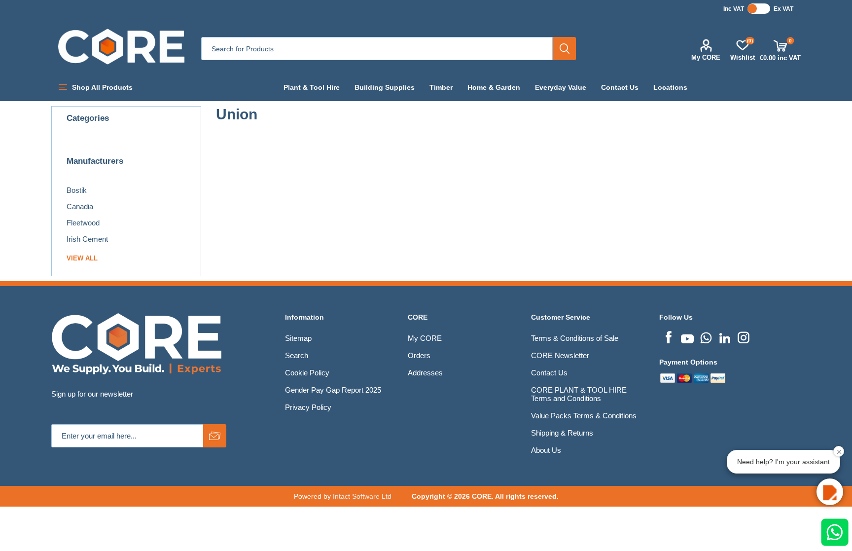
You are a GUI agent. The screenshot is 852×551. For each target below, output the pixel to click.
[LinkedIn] (725, 336)
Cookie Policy (307, 372)
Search (564, 48)
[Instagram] (743, 336)
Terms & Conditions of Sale (574, 338)
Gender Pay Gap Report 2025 (333, 390)
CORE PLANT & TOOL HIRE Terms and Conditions (579, 394)
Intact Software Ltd (362, 496)
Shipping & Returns (562, 433)
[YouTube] (687, 336)
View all (82, 258)
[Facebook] (668, 336)
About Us (546, 450)
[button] (830, 492)
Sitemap (298, 338)
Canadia (80, 206)
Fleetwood (83, 223)
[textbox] (377, 48)
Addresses (425, 372)
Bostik (77, 190)
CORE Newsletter (560, 355)
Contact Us (549, 372)
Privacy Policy (308, 407)
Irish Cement (87, 239)
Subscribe (214, 435)
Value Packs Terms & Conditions (584, 415)
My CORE (705, 57)
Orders (419, 355)
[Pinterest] (706, 336)
